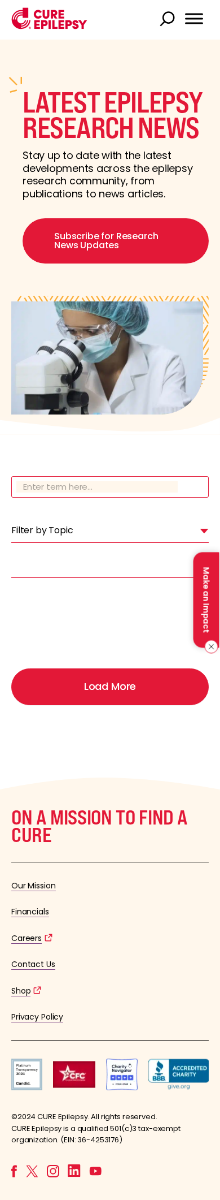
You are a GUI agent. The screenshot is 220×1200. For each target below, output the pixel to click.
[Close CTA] (209, 647)
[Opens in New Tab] (26, 1087)
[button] (49, 26)
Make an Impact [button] (206, 600)
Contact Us (33, 964)
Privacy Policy (37, 1016)
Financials (30, 911)
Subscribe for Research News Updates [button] (106, 241)
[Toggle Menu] (194, 19)
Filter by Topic (42, 530)
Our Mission (33, 885)
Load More (110, 686)
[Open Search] (169, 19)
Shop (20, 990)
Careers (26, 938)
